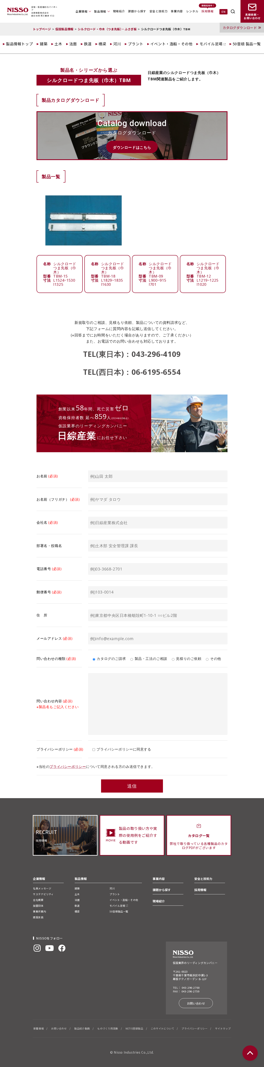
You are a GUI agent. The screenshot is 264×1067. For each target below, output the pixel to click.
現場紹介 (119, 11)
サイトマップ (223, 1028)
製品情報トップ (19, 43)
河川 (117, 43)
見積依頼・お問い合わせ (252, 16)
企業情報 (81, 11)
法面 (73, 43)
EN (223, 11)
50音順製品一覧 (119, 911)
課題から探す (137, 11)
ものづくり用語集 (107, 1028)
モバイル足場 (211, 43)
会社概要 (38, 900)
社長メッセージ (42, 888)
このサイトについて (162, 1028)
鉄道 (88, 43)
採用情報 (207, 11)
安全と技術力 (159, 11)
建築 (43, 43)
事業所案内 (39, 911)
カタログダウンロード (240, 27)
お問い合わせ (196, 1003)
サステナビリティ (43, 894)
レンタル (192, 11)
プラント (135, 43)
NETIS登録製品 (134, 1028)
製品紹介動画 (82, 1028)
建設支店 (38, 917)
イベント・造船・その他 (171, 43)
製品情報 (100, 11)
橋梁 (102, 43)
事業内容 (177, 11)
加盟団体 (38, 905)
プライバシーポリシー (68, 766)
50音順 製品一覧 (247, 43)
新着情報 (38, 1028)
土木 (58, 43)
